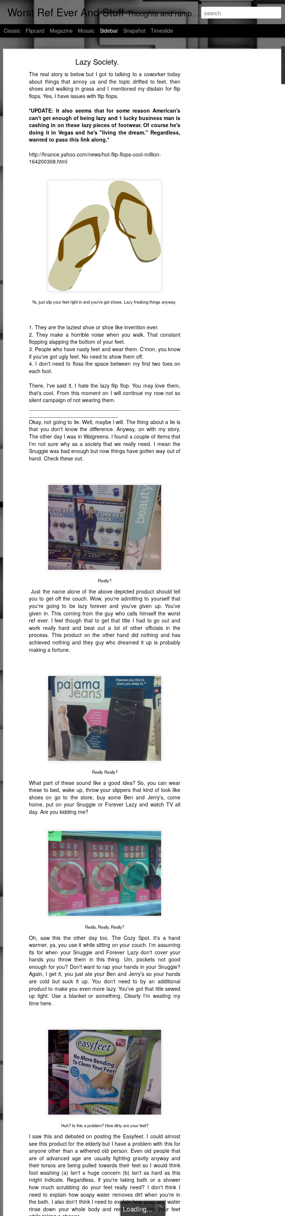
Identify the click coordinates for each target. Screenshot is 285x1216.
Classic (12, 30)
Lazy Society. (97, 61)
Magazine (61, 30)
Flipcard (35, 30)
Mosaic (86, 30)
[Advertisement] (221, 176)
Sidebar (109, 30)
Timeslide (162, 30)
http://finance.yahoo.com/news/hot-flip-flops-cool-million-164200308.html (95, 158)
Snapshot (134, 30)
